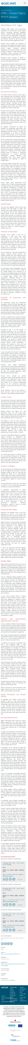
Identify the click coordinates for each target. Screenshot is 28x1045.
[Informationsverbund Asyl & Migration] (15, 1035)
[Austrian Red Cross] (15, 1021)
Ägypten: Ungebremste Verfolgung (11, 925)
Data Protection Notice (7, 1001)
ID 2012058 (19, 905)
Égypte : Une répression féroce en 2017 (13, 900)
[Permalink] (13, 879)
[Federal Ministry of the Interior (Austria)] (15, 1030)
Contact (3, 996)
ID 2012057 (19, 879)
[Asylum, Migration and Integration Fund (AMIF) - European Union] (20, 1025)
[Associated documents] (11, 943)
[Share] (10, 879)
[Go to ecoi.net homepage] (8, 3)
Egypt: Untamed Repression (10, 874)
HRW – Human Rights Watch (8, 954)
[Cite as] (6, 879)
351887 (12, 980)
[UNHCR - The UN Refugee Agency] (15, 1040)
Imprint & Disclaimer (6, 998)
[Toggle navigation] (25, 3)
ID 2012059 (19, 930)
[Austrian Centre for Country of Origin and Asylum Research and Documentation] (12, 1025)
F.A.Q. (2, 999)
